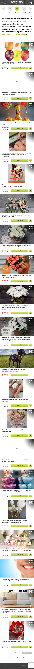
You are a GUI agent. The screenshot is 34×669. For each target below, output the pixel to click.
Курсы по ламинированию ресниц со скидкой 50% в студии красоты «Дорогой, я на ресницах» (16, 154)
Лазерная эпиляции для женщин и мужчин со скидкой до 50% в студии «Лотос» (16, 185)
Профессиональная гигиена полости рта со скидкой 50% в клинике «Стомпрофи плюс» (15, 580)
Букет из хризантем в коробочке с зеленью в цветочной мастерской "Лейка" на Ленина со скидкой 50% (16, 339)
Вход (31, 3)
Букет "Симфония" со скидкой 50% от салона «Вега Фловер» (16, 430)
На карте (5, 3)
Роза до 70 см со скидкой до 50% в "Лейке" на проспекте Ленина (16, 276)
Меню (2, 3)
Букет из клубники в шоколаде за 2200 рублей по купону (16, 642)
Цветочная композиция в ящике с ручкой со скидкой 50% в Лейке (16, 216)
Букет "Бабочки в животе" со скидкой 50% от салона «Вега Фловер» (16, 461)
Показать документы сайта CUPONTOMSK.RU (17, 666)
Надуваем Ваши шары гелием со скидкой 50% (16, 551)
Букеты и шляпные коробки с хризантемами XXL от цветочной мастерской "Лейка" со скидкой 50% (16, 307)
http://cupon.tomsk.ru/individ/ (14, 34)
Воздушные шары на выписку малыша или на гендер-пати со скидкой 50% (16, 491)
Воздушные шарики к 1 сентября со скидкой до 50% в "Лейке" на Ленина (17, 63)
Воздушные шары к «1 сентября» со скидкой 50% (16, 123)
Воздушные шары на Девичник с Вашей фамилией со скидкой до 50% (14, 521)
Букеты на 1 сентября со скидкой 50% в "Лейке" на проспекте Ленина (17, 93)
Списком (8, 3)
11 (30, 657)
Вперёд (26, 653)
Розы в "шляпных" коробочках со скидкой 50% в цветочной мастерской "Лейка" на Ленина (16, 246)
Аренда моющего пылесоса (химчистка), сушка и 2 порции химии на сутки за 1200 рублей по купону (16, 611)
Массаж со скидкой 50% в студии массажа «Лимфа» (15, 400)
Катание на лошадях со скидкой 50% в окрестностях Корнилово (14, 370)
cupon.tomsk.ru (22, 3)
